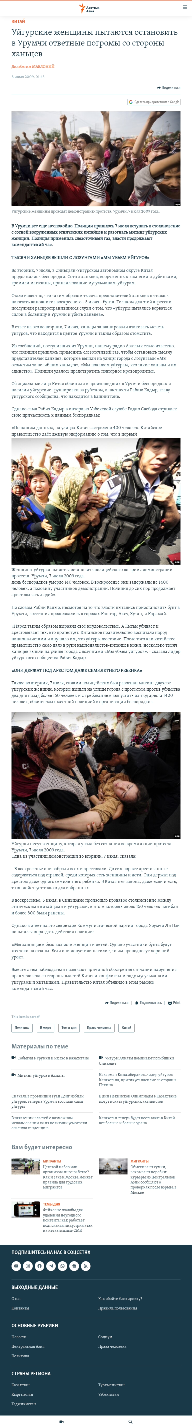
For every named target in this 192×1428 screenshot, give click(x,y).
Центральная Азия (28, 1347)
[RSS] (85, 1266)
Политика (20, 1356)
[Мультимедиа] (61, 1421)
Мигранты (52, 1161)
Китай (18, 22)
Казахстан (21, 1385)
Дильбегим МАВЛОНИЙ (33, 67)
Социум (105, 1337)
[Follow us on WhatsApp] (62, 1266)
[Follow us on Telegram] (51, 1266)
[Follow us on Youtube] (16, 1266)
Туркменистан (111, 1385)
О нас (16, 1299)
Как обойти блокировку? (120, 1299)
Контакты (20, 1308)
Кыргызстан (22, 1395)
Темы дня (51, 1204)
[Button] (169, 88)
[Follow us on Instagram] (27, 1266)
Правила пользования (117, 1308)
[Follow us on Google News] (74, 1266)
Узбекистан (108, 1395)
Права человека (112, 1347)
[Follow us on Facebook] (39, 1266)
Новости (19, 1337)
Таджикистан (24, 1404)
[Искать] (130, 1421)
